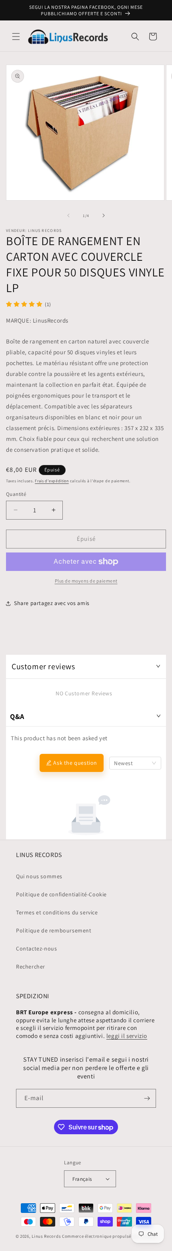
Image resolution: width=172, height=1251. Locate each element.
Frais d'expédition (52, 480)
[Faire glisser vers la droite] (103, 215)
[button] (16, 36)
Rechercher (30, 966)
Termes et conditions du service (57, 912)
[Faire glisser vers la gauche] (68, 215)
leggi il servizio (126, 1036)
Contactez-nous (36, 948)
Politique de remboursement (54, 930)
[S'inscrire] (147, 1098)
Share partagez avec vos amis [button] (52, 603)
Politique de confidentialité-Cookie (61, 894)
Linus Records (46, 1236)
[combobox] (135, 763)
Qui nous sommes (39, 876)
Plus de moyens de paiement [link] (86, 581)
